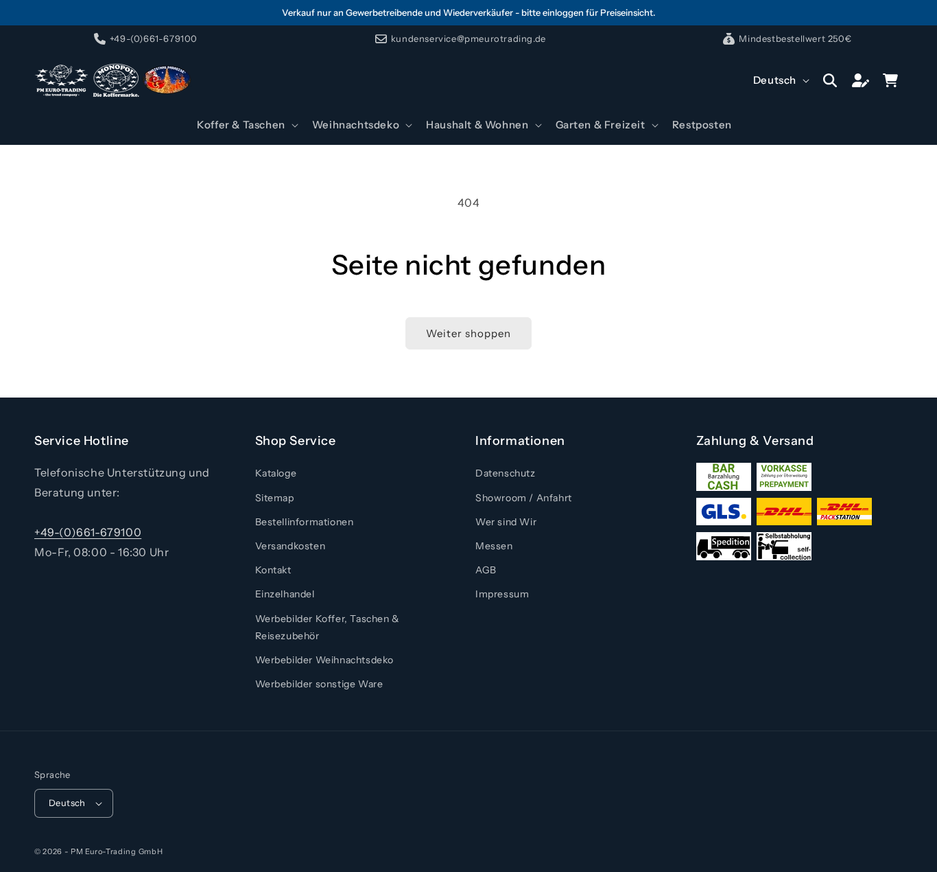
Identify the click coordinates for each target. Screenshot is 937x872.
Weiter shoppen (468, 333)
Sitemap (274, 498)
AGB (486, 570)
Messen (494, 546)
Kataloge (276, 473)
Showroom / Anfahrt (523, 498)
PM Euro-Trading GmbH (117, 851)
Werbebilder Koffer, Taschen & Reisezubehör (327, 627)
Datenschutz (505, 473)
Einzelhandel (285, 594)
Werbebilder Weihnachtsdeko (324, 660)
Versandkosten (290, 546)
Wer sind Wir (505, 522)
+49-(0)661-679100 (87, 532)
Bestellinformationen (304, 522)
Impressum (502, 594)
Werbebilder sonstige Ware (319, 684)
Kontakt (273, 570)
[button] (246, 125)
